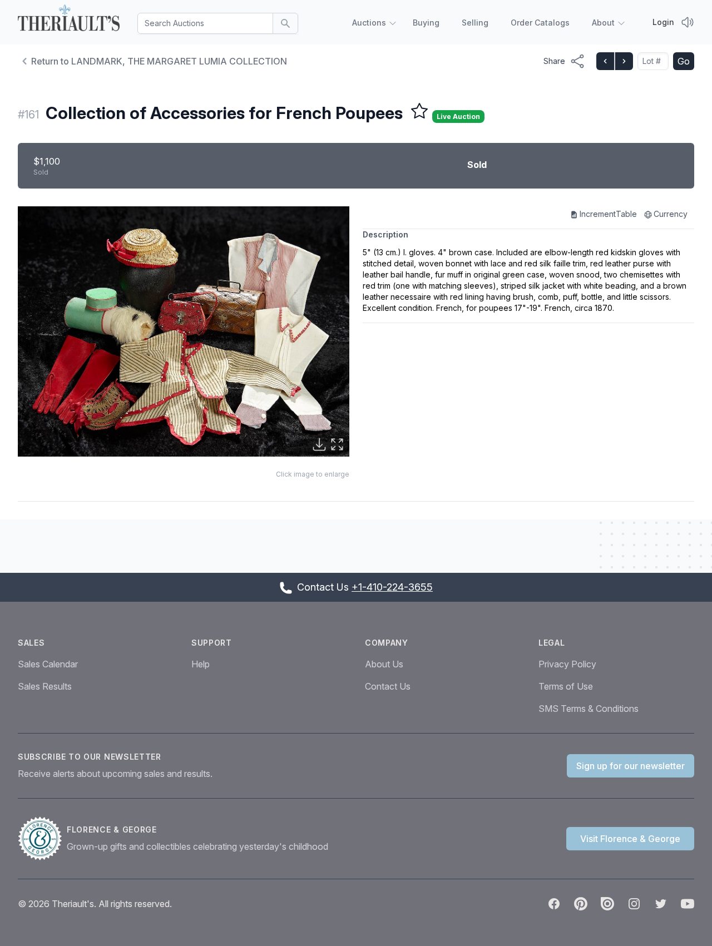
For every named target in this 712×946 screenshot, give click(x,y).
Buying (426, 22)
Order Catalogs (540, 22)
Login (663, 22)
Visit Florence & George (630, 838)
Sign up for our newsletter (630, 765)
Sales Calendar (48, 664)
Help (200, 664)
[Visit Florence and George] (42, 838)
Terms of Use (565, 686)
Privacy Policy (567, 664)
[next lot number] (623, 61)
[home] (69, 20)
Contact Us (388, 686)
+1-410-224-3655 (392, 587)
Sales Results (45, 686)
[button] (183, 331)
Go (684, 61)
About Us (384, 664)
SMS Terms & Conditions (588, 708)
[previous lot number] (605, 61)
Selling (475, 22)
